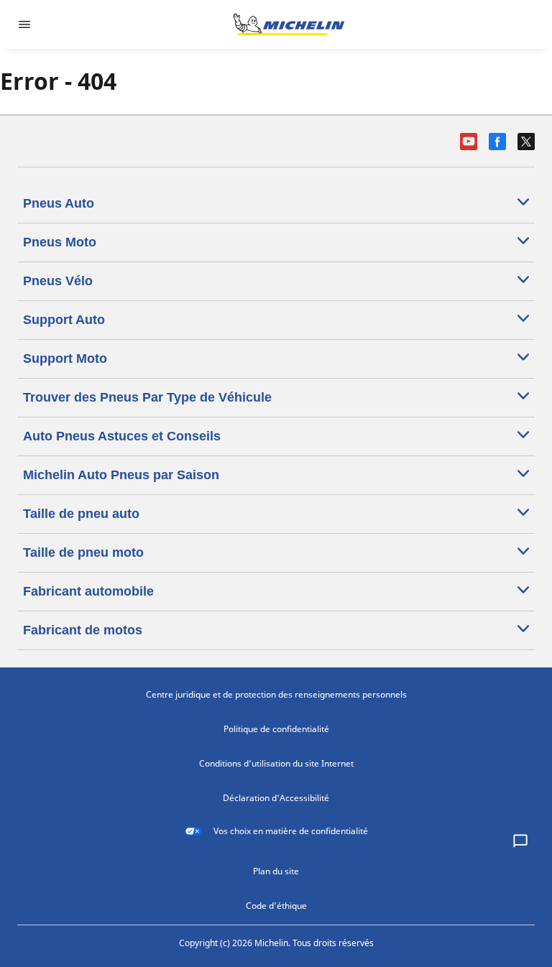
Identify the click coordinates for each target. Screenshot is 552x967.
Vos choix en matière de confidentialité (290, 831)
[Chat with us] (520, 842)
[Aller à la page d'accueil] (288, 24)
